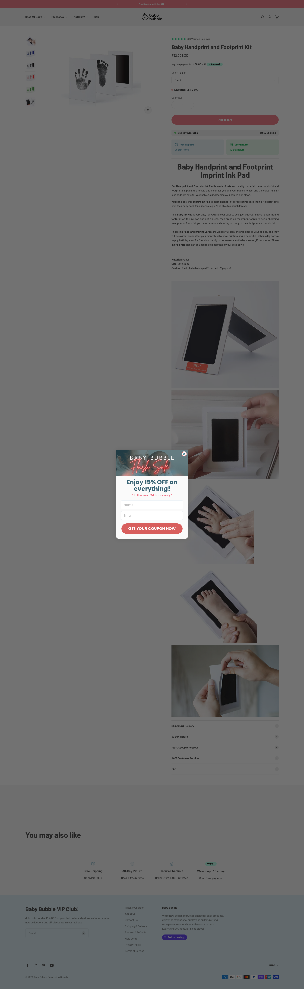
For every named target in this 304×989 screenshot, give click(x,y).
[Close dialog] (184, 454)
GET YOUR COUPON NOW (152, 528)
